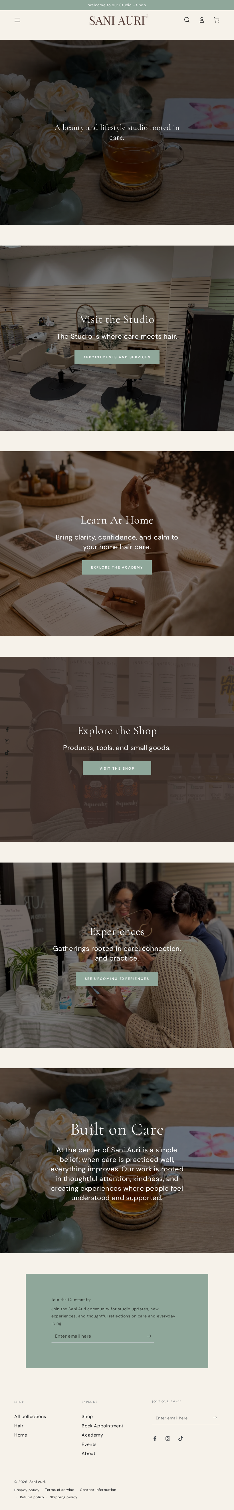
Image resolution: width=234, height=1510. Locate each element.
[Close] (193, 722)
